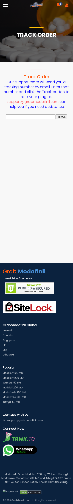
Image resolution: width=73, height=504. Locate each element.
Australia (8, 330)
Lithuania (8, 354)
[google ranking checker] (10, 491)
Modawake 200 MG (14, 397)
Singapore (9, 340)
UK (4, 345)
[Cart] (58, 4)
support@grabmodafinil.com (33, 101)
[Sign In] (67, 6)
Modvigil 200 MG (13, 387)
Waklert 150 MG (12, 382)
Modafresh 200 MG (14, 392)
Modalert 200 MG (13, 378)
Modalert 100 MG (13, 373)
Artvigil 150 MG (11, 402)
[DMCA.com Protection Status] (30, 492)
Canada (8, 335)
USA (5, 350)
